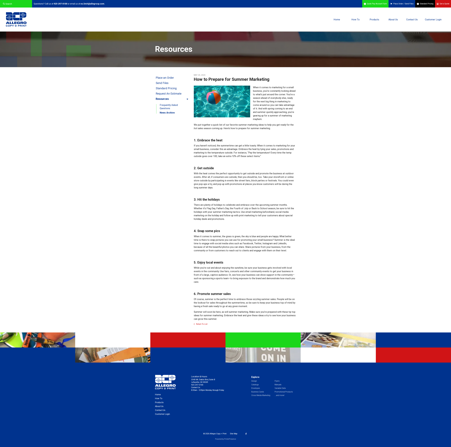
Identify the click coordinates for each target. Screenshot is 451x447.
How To (355, 19)
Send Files (162, 83)
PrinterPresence (230, 439)
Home (337, 19)
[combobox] (16, 4)
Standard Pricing (426, 4)
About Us (393, 19)
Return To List (201, 324)
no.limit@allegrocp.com (92, 3)
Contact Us (412, 19)
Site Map (233, 434)
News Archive (167, 112)
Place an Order (165, 77)
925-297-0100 (60, 3)
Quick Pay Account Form (377, 4)
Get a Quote (444, 4)
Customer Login (433, 19)
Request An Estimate (168, 93)
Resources (162, 99)
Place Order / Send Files (403, 4)
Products (374, 19)
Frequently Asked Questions (169, 107)
